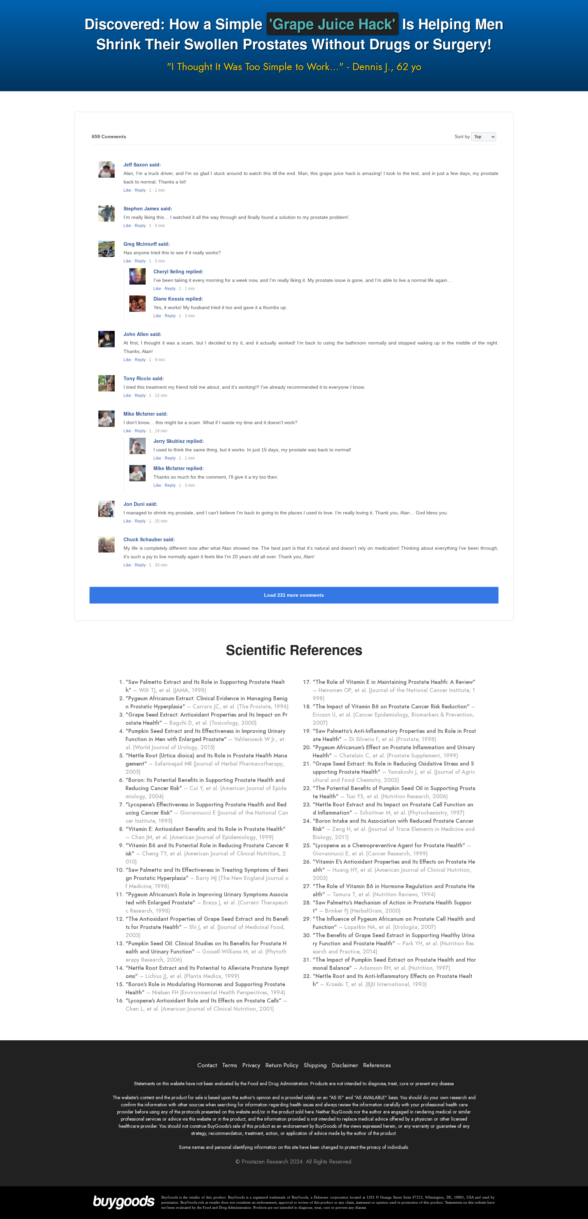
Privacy (251, 1065)
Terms (229, 1065)
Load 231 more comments (294, 595)
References (377, 1065)
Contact (207, 1065)
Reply (140, 190)
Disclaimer (345, 1065)
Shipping (315, 1065)
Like (127, 190)
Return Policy (281, 1065)
